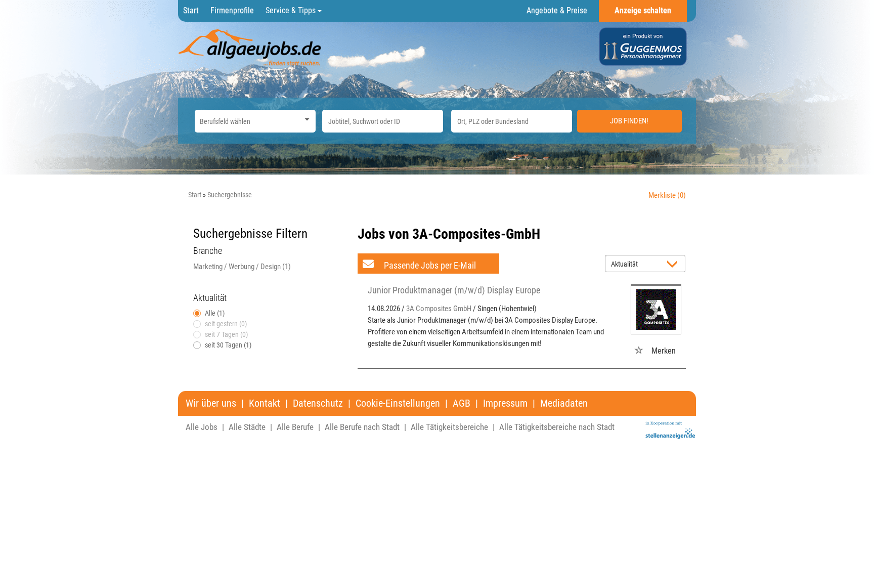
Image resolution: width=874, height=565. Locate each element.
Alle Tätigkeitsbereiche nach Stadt (557, 427)
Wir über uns (211, 403)
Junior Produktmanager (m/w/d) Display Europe (454, 290)
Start (191, 10)
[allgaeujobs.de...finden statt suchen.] (251, 47)
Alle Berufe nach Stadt (362, 427)
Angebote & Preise (557, 10)
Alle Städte (247, 427)
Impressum (505, 403)
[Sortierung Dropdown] (675, 264)
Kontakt (264, 403)
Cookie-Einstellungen (398, 403)
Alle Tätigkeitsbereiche (449, 427)
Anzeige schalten (643, 10)
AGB (461, 403)
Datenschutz (318, 403)
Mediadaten (564, 403)
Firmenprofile (232, 10)
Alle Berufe (295, 427)
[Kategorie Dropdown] (305, 118)
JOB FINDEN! (629, 120)
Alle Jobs (201, 427)
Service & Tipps (292, 10)
